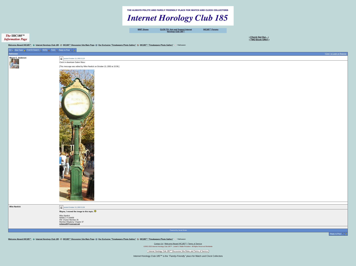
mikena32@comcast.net (69, 224)
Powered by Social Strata (178, 230)
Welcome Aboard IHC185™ (20, 45)
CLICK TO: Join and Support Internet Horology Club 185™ (176, 30)
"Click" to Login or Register (335, 54)
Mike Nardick (15, 207)
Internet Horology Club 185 (47, 45)
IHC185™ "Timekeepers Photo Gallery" (156, 45)
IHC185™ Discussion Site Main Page (78, 45)
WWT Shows (143, 29)
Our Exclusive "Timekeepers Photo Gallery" (117, 45)
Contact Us (158, 244)
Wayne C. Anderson (17, 58)
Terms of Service (195, 244)
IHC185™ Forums (210, 29)
